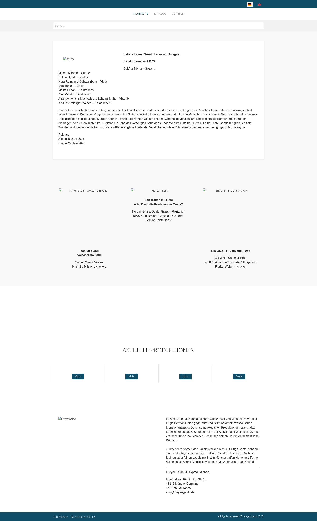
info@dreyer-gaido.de (180, 492)
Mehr (78, 376)
